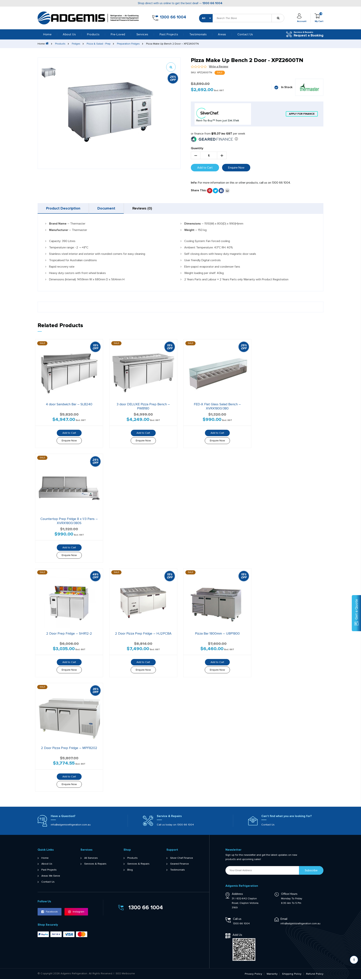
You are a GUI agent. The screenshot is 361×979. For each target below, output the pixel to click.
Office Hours (289, 893)
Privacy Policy (253, 974)
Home (47, 34)
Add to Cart (205, 167)
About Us (69, 34)
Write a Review (218, 66)
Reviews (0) (142, 208)
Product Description (63, 208)
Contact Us (245, 34)
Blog (130, 869)
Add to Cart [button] (69, 432)
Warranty (272, 974)
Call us (237, 918)
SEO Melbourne (125, 973)
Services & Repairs (95, 863)
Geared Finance (179, 863)
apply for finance (302, 113)
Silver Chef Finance (181, 857)
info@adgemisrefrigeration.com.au (71, 824)
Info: (194, 183)
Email (284, 918)
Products (60, 43)
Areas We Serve (50, 875)
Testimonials (198, 34)
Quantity (197, 148)
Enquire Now (236, 167)
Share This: (199, 190)
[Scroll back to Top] (354, 960)
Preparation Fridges (128, 43)
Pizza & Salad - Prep (99, 43)
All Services (91, 857)
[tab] (63, 208)
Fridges (76, 43)
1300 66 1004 (212, 3)
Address (237, 893)
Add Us (237, 934)
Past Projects (169, 34)
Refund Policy (315, 974)
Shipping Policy (292, 974)
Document (106, 208)
